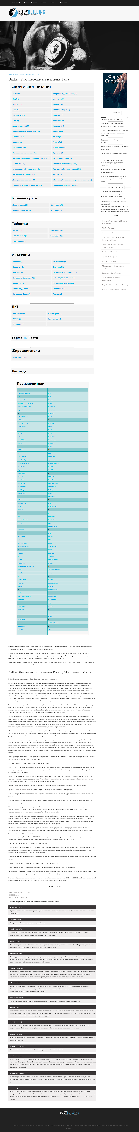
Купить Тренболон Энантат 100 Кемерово (115, 222)
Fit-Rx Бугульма (109, 228)
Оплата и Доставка (30, 3)
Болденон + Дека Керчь (109, 261)
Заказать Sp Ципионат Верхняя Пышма (113, 238)
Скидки (44, 3)
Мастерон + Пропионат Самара (113, 267)
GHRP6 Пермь (14, 895)
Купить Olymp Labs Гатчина (18, 897)
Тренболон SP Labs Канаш (111, 252)
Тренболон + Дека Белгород (111, 273)
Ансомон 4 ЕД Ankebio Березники (109, 232)
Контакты (63, 3)
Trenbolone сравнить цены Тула (71, 770)
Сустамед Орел (109, 256)
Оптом (53, 3)
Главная (11, 74)
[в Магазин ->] (115, 74)
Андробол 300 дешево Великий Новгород (115, 285)
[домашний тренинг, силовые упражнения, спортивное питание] (28, 10)
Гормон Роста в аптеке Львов (49, 779)
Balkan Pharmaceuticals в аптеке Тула (27, 74)
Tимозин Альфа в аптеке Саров (19, 892)
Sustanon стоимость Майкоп (114, 289)
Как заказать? (15, 3)
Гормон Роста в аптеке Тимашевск (111, 279)
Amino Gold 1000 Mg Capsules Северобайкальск (112, 246)
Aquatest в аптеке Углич (22, 789)
